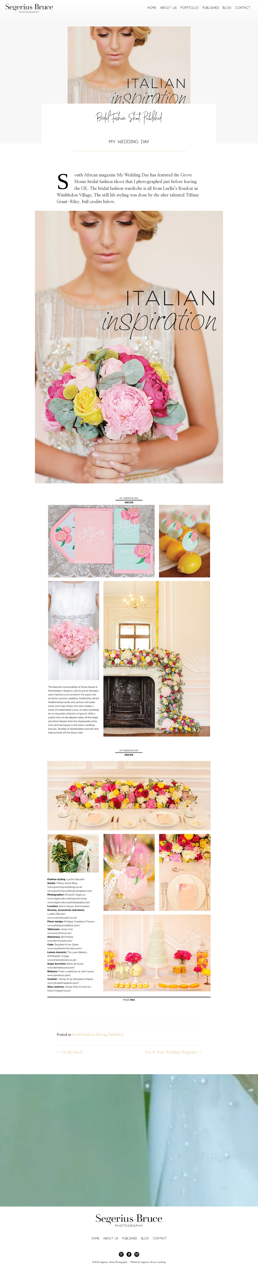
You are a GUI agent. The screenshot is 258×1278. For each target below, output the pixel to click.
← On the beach (70, 1052)
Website (133, 1262)
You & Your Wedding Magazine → (173, 1052)
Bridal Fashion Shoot (118, 119)
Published (152, 119)
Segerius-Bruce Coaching (153, 1262)
